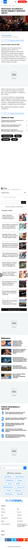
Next (2, 515)
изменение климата (8, 487)
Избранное (5, 338)
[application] (14, 23)
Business (3, 512)
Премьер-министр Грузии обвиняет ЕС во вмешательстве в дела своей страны (11, 125)
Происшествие (9, 494)
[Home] (1, 5)
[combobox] (14, 467)
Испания (18, 483)
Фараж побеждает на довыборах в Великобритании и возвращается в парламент (12, 130)
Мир (10, 5)
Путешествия (4, 518)
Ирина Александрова (6, 35)
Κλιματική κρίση (21, 487)
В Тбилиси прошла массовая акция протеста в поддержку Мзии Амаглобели (12, 121)
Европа (3, 509)
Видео (2, 521)
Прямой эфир (22, 1)
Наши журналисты (5, 524)
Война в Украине (20, 476)
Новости (5, 5)
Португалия (18, 490)
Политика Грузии (7, 136)
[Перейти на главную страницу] (5, 1)
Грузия (13, 5)
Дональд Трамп (10, 480)
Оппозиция (6, 139)
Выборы (18, 136)
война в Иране (7, 476)
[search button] (24, 467)
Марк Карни (20, 494)
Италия (10, 483)
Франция (20, 480)
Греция (9, 490)
